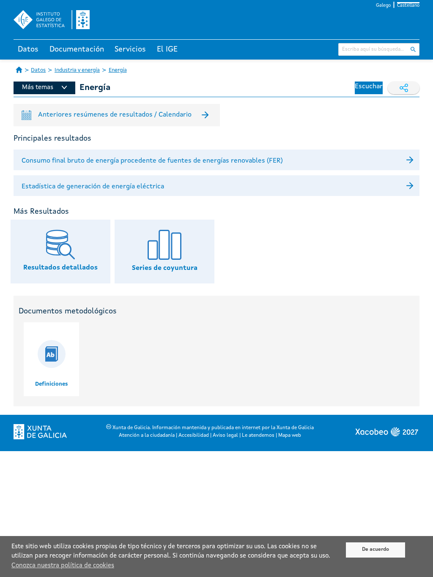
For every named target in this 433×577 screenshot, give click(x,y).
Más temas (37, 87)
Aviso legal (225, 435)
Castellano (408, 5)
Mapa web (289, 435)
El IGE (167, 49)
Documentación (76, 49)
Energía (118, 70)
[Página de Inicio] (19, 69)
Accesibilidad (193, 435)
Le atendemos (258, 435)
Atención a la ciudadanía (147, 435)
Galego (383, 5)
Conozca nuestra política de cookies (62, 566)
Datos (28, 49)
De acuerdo (375, 549)
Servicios (130, 49)
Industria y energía (77, 70)
